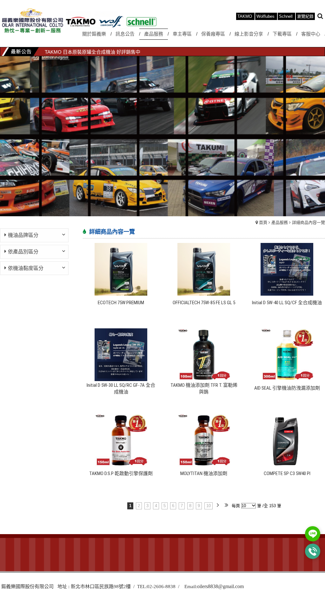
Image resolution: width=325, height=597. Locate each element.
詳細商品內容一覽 (308, 222)
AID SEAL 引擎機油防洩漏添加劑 (287, 388)
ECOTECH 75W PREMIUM (121, 302)
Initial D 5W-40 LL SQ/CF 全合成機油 (287, 302)
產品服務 (279, 222)
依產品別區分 (23, 251)
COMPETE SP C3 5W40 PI (287, 473)
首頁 (263, 222)
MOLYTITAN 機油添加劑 (203, 473)
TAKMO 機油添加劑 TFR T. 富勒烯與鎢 (203, 388)
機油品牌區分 (23, 235)
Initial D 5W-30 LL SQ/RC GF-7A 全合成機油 (121, 388)
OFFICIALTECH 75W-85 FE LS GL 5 (204, 302)
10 (208, 505)
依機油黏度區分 (25, 268)
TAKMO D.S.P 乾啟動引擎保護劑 (121, 473)
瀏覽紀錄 (305, 16)
